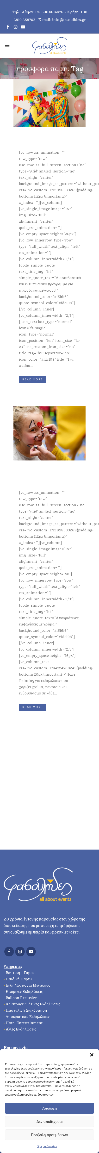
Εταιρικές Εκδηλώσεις (24, 991)
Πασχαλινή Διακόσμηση (26, 1010)
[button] (91, 1054)
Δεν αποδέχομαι (49, 1121)
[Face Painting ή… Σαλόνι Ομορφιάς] (49, 433)
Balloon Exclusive (21, 997)
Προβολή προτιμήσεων (49, 1135)
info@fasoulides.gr (69, 19)
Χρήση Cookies (47, 1146)
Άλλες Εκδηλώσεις (21, 1029)
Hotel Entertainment (24, 1022)
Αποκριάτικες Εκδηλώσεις (28, 1016)
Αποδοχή (49, 1108)
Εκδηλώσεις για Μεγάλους (28, 985)
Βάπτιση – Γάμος (20, 972)
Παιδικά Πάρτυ (19, 978)
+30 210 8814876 (49, 11)
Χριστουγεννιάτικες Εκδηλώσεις (33, 1004)
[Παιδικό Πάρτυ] (49, 103)
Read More (32, 379)
